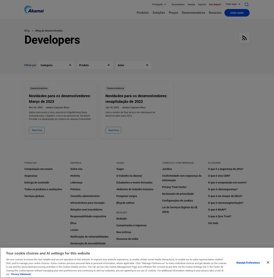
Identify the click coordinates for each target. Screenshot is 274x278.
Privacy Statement (21, 274)
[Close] (268, 262)
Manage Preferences (248, 262)
